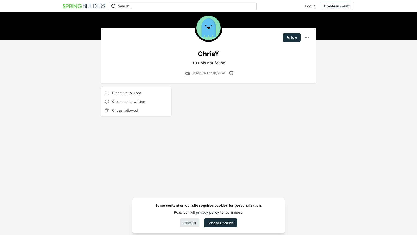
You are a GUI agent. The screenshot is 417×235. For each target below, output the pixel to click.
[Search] (113, 6)
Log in (310, 6)
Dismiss (189, 223)
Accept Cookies (220, 223)
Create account (337, 6)
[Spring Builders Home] (84, 6)
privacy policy (207, 212)
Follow (291, 37)
